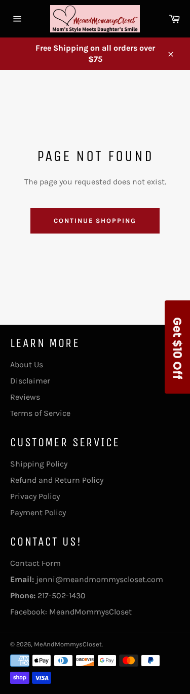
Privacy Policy (35, 496)
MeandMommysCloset (90, 611)
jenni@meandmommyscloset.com (99, 579)
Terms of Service (40, 413)
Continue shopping (95, 220)
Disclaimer (30, 380)
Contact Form (35, 563)
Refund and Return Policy (56, 480)
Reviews (25, 397)
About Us (26, 364)
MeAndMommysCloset (68, 644)
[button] (177, 347)
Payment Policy (38, 512)
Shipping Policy (38, 464)
